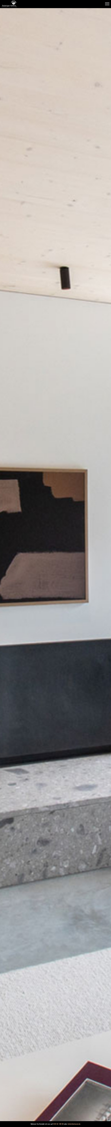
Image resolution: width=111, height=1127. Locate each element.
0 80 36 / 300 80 (58, 1124)
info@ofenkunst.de (74, 1124)
